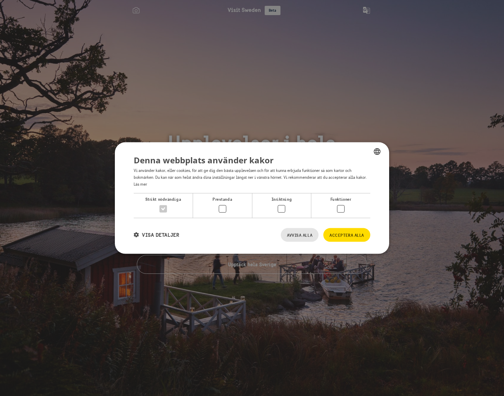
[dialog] (252, 198)
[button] (156, 235)
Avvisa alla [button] (299, 234)
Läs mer (140, 184)
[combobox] (377, 151)
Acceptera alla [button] (346, 234)
